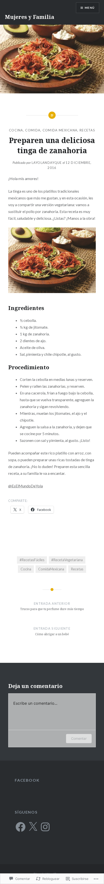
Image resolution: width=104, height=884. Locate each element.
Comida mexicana (60, 130)
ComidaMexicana (51, 569)
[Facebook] (20, 827)
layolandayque (47, 163)
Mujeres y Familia (29, 16)
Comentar (79, 738)
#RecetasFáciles (32, 560)
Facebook (27, 780)
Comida (32, 130)
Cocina (16, 130)
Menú (90, 7)
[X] (33, 827)
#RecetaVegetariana (67, 560)
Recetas (87, 130)
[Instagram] (45, 827)
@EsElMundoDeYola (25, 486)
